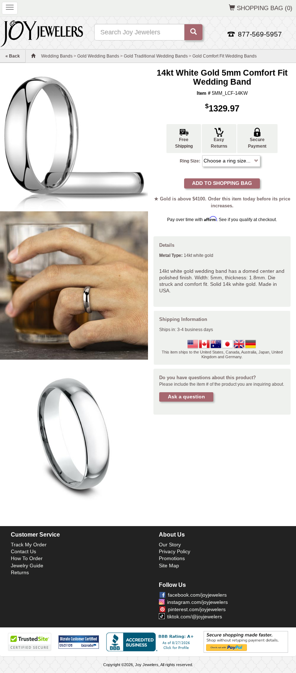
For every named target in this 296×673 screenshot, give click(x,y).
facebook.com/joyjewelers (197, 595)
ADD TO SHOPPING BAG (222, 183)
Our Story (170, 544)
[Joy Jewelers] (41, 32)
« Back (12, 56)
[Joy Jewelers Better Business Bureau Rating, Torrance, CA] (151, 641)
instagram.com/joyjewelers (197, 602)
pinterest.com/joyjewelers (197, 609)
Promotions (172, 558)
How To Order (27, 558)
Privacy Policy (174, 551)
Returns (20, 572)
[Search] (193, 32)
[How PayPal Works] (246, 641)
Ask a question (186, 396)
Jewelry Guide (27, 565)
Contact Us (23, 551)
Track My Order (29, 544)
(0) (264, 8)
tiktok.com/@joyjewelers (194, 616)
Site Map (169, 565)
